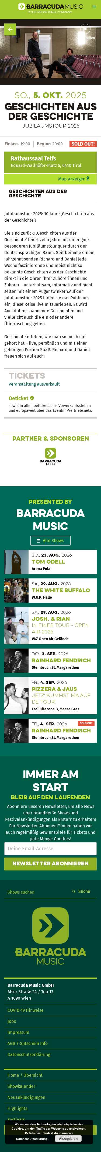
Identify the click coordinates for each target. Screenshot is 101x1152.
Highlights (17, 1108)
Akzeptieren (68, 1138)
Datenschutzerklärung (29, 1054)
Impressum (18, 1032)
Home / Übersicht (25, 1075)
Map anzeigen (71, 178)
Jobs (12, 1021)
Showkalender (21, 1086)
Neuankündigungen (26, 1097)
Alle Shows (53, 540)
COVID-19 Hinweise (26, 1010)
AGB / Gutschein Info (28, 1043)
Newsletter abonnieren (50, 864)
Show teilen (85, 38)
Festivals (16, 1119)
